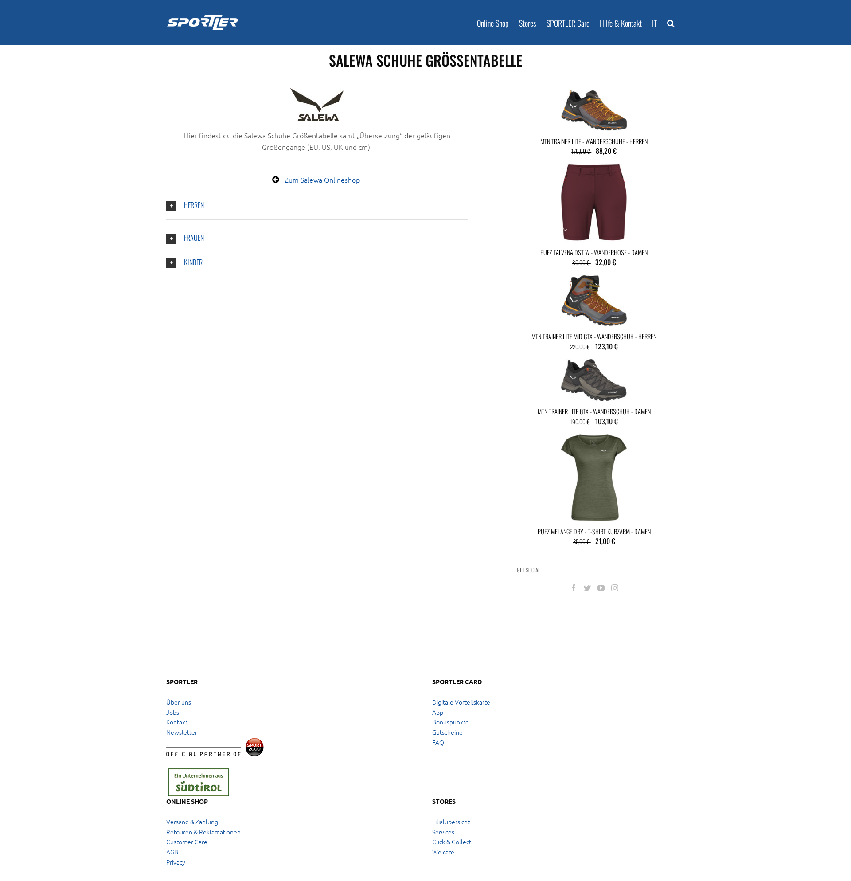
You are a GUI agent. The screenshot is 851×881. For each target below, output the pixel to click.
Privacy (175, 862)
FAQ (438, 742)
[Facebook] (573, 587)
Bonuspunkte (450, 721)
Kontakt (176, 721)
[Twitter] (587, 587)
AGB (172, 851)
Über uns (178, 701)
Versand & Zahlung (192, 821)
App (437, 712)
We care (443, 851)
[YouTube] (601, 587)
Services (443, 831)
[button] (671, 22)
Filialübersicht (451, 821)
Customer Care (186, 841)
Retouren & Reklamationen (203, 831)
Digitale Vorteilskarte (461, 701)
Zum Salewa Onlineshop (322, 179)
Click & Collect (451, 841)
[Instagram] (614, 587)
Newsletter (181, 732)
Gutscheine (447, 732)
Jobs (172, 712)
